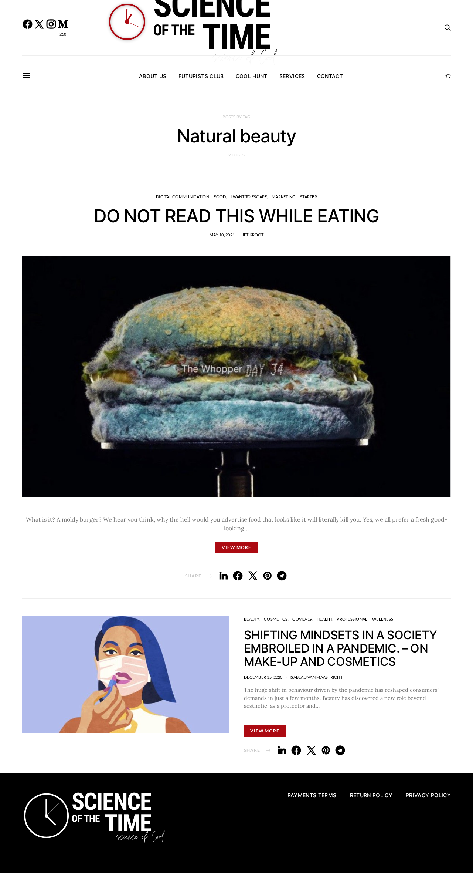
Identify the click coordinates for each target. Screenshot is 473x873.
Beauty (251, 619)
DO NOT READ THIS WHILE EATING (236, 216)
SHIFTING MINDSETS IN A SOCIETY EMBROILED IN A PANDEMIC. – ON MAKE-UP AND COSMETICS (340, 648)
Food (220, 196)
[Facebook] (27, 28)
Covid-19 (302, 619)
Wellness (382, 619)
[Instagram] (51, 28)
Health (324, 619)
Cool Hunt (252, 76)
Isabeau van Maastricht (316, 677)
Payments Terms (312, 795)
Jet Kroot (252, 234)
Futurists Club (201, 76)
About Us (153, 76)
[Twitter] (39, 28)
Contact (330, 76)
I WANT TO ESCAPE (249, 196)
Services (292, 76)
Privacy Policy (428, 795)
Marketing (283, 196)
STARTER (308, 196)
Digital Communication (182, 196)
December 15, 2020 (263, 677)
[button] (448, 76)
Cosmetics (275, 619)
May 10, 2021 (222, 234)
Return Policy (371, 795)
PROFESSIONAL (352, 619)
